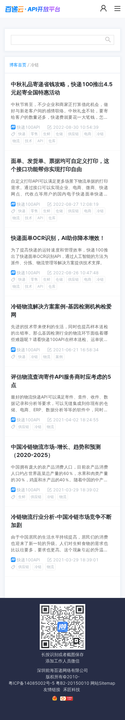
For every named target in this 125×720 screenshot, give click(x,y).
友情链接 (51, 689)
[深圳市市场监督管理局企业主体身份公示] (54, 698)
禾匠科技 (71, 689)
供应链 (73, 134)
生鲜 (46, 134)
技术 (28, 141)
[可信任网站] (66, 698)
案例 (59, 356)
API (40, 141)
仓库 (52, 141)
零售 (34, 134)
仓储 (59, 134)
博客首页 (17, 64)
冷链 (100, 134)
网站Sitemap (102, 683)
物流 (16, 141)
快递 (21, 134)
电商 (87, 134)
